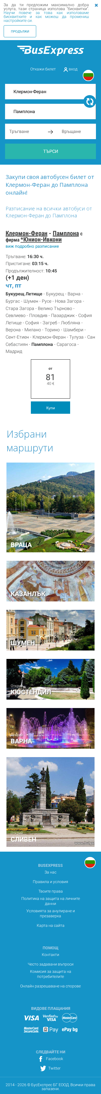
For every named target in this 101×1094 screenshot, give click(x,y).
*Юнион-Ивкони (41, 239)
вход (72, 69)
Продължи (20, 31)
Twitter (54, 1068)
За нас (50, 872)
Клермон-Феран (26, 233)
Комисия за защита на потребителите (50, 974)
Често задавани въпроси (51, 964)
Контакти (50, 954)
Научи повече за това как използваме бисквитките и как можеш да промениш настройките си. (46, 16)
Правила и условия (50, 881)
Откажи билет (43, 69)
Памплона (66, 233)
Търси (50, 151)
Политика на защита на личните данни (50, 901)
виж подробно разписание (32, 246)
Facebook (54, 1058)
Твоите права (50, 891)
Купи (50, 407)
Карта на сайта (51, 925)
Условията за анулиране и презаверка (50, 913)
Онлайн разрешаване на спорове (50, 986)
